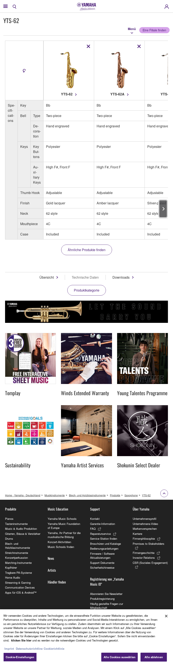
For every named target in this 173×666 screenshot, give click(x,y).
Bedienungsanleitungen (104, 548)
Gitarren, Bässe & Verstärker (22, 534)
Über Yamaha (141, 509)
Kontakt (95, 519)
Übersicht (46, 277)
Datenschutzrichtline (29, 649)
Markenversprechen (145, 529)
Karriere (137, 534)
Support (95, 509)
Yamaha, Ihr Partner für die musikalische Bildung (64, 535)
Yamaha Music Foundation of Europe (64, 526)
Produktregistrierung (102, 599)
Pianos (9, 519)
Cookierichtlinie (54, 649)
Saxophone (131, 495)
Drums (9, 539)
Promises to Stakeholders (148, 544)
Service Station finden (103, 539)
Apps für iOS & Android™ (20, 592)
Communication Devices (20, 587)
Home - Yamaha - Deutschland (22, 495)
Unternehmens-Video (145, 524)
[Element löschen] (88, 46)
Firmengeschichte (143, 553)
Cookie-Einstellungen (20, 657)
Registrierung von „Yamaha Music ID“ (107, 582)
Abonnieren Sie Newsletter (106, 594)
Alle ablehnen (154, 657)
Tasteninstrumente (16, 524)
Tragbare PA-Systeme (18, 573)
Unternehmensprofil (144, 519)
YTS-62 (146, 495)
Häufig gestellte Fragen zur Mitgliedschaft (106, 606)
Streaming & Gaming (18, 583)
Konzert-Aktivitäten (59, 542)
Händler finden (57, 582)
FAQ (93, 529)
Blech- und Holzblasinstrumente (87, 495)
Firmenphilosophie (144, 539)
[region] (86, 637)
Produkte (115, 495)
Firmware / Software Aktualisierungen (102, 556)
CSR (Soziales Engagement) (150, 563)
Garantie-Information (102, 524)
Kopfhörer (11, 568)
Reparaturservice (100, 534)
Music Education (58, 509)
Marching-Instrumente (18, 563)
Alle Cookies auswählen (119, 657)
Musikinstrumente (55, 495)
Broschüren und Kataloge (105, 544)
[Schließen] (166, 616)
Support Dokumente (102, 563)
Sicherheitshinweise (102, 568)
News (51, 558)
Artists (52, 570)
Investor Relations (144, 558)
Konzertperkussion (16, 558)
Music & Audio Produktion (21, 529)
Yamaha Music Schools (62, 519)
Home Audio (12, 577)
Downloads (121, 277)
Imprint (9, 649)
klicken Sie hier (21, 640)
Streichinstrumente (16, 553)
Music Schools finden (61, 547)
